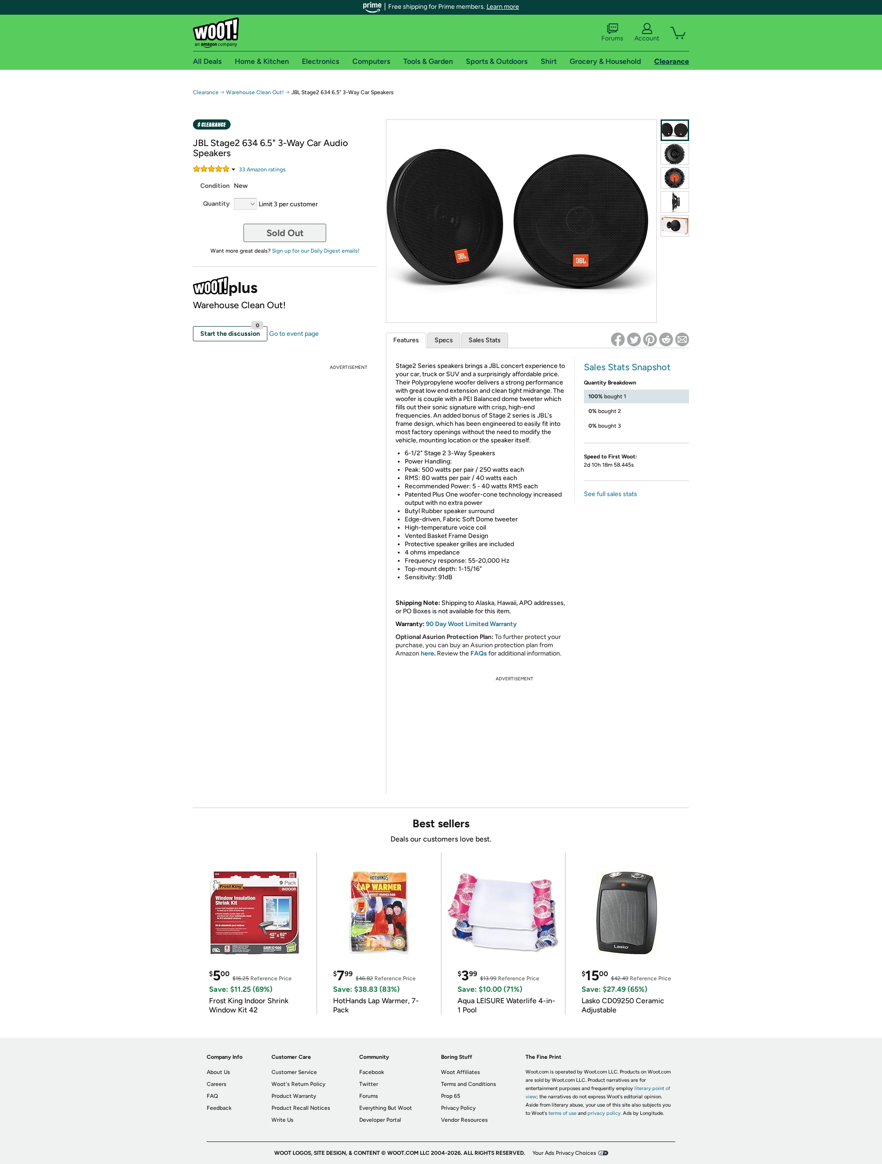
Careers (216, 1084)
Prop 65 (450, 1096)
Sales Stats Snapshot (627, 367)
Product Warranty (293, 1096)
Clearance (206, 92)
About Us (218, 1072)
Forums (612, 38)
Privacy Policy (458, 1108)
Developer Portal (380, 1120)
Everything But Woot (385, 1108)
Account (646, 38)
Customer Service (294, 1072)
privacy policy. (605, 1113)
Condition (215, 186)
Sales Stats (485, 340)
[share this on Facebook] (618, 339)
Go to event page (294, 334)
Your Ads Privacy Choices (564, 1153)
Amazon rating (262, 169)
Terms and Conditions (468, 1084)
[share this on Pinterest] (650, 339)
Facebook (371, 1072)
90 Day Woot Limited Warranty (471, 624)
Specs (444, 340)
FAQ (212, 1096)
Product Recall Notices (300, 1108)
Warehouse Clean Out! (255, 92)
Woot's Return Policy (298, 1084)
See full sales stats (610, 494)
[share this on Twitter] (634, 339)
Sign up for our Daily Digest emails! (316, 251)
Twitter (368, 1084)
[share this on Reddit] (666, 339)
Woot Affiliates (460, 1072)
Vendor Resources (464, 1120)
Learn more (502, 7)
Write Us (282, 1120)
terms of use (562, 1113)
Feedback (219, 1108)
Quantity (216, 204)
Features (406, 340)
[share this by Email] (682, 339)
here (427, 653)
